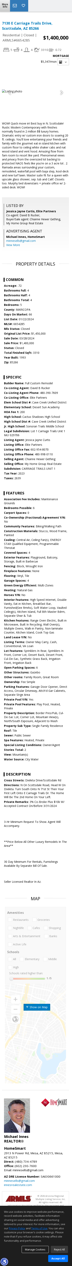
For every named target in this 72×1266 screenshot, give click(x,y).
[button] (4, 1261)
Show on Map (38, 1007)
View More (13, 245)
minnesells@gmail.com (21, 241)
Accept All (58, 1258)
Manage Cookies (35, 1249)
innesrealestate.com (18, 1185)
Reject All (59, 1249)
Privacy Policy (17, 1228)
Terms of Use (39, 1228)
